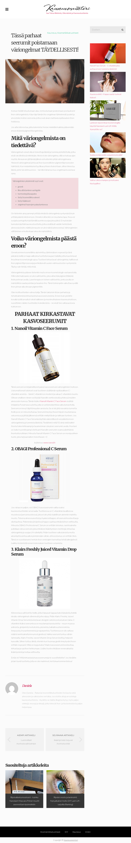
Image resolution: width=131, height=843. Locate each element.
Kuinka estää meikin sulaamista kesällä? (106, 155)
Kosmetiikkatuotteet (68, 33)
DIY (66, 832)
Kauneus (51, 33)
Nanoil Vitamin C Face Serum (53, 401)
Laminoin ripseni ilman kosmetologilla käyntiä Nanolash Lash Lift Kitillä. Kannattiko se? (105, 126)
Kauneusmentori (71, 840)
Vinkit (88, 832)
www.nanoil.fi (49, 442)
